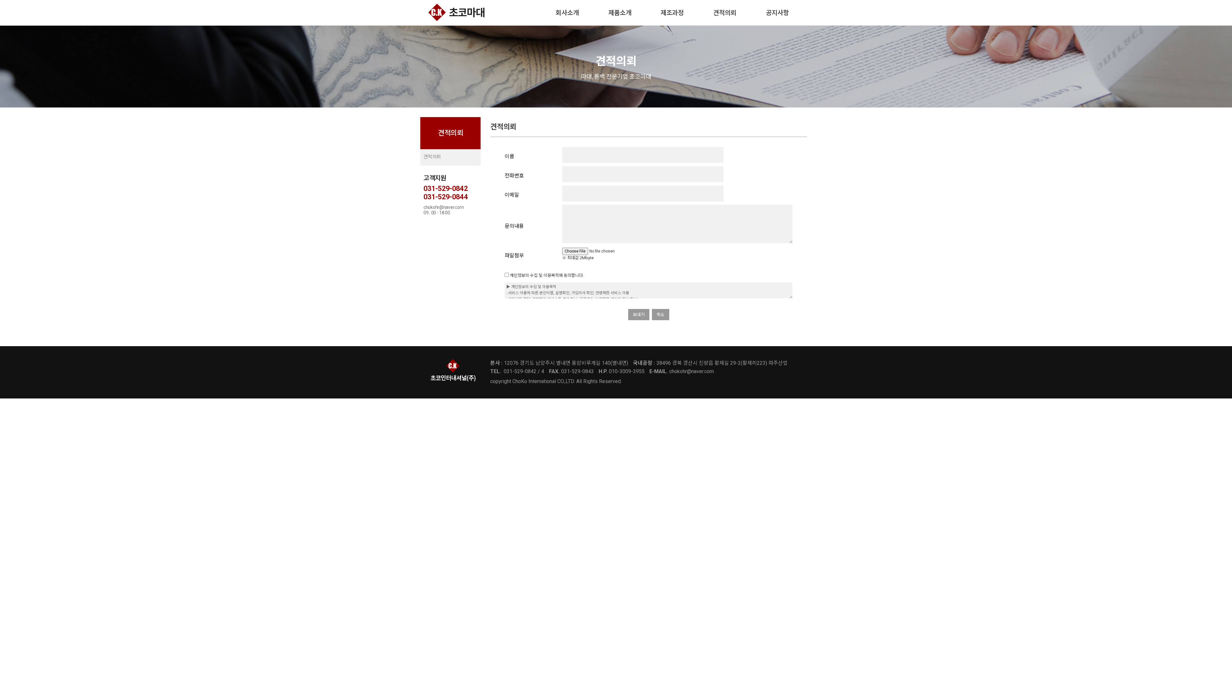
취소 (660, 314)
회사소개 (567, 13)
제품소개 (619, 13)
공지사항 (777, 13)
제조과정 (672, 13)
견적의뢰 (724, 13)
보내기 (639, 314)
